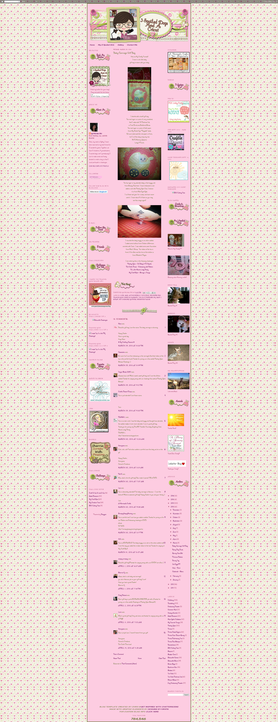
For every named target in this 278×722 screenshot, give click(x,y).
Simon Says (171, 664)
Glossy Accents (172, 613)
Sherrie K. (121, 572)
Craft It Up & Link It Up (97, 493)
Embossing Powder (174, 606)
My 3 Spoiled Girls (106, 45)
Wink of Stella (172, 680)
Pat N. (120, 474)
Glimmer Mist (172, 609)
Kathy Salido (96, 134)
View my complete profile (99, 166)
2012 (172, 584)
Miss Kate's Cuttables (174, 619)
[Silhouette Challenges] (100, 320)
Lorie (119, 612)
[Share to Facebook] (153, 293)
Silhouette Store (173, 661)
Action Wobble (135, 295)
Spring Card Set (177, 553)
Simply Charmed (131, 297)
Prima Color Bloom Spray (176, 635)
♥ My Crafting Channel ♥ (126, 342)
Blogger (103, 514)
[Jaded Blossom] (100, 401)
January (176, 579)
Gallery (121, 45)
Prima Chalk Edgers (174, 632)
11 (164, 562)
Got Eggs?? (176, 564)
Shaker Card (172, 654)
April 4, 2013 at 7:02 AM (130, 622)
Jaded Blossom (93, 496)
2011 (172, 588)
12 (164, 576)
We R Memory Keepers (127, 299)
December (176, 510)
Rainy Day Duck (177, 549)
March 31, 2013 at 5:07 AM (131, 552)
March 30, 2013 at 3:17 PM (130, 532)
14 (164, 615)
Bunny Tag (175, 560)
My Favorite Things (174, 622)
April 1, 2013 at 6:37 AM (129, 566)
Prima (170, 629)
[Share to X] (151, 293)
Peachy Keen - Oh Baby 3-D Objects (139, 264)
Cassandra (121, 352)
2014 (172, 503)
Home (92, 45)
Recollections (171, 645)
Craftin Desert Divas (125, 391)
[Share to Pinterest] (155, 293)
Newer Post (117, 658)
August (175, 524)
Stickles (170, 670)
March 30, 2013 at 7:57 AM (131, 481)
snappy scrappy (123, 558)
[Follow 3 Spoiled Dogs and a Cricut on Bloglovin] (95, 178)
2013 (172, 506)
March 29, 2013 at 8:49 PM (130, 365)
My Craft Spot (93, 499)
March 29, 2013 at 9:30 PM (130, 410)
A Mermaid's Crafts (124, 503)
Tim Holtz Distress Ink (147, 297)
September (176, 521)
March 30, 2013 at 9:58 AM (131, 507)
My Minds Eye (155, 295)
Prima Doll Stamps (174, 641)
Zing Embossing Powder (175, 683)
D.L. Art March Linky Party (139, 269)
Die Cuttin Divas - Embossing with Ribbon (139, 266)
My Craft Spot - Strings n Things (139, 272)
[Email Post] (144, 292)
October (175, 517)
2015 (172, 499)
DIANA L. (121, 417)
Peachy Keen (118, 297)
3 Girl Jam (124, 295)
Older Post (162, 658)
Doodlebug (171, 603)
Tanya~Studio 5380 (124, 372)
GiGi (119, 539)
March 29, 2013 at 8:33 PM (130, 345)
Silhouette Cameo (173, 657)
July (174, 528)
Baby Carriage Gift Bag (180, 546)
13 (164, 599)
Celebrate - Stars (177, 571)
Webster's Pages (143, 299)
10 (164, 542)
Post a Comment (118, 654)
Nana (119, 323)
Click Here (152, 712)
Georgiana (121, 445)
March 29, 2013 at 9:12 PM (130, 385)
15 (164, 632)
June (174, 532)
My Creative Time (94, 502)
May (174, 535)
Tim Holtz (171, 673)
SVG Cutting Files (94, 505)
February (176, 576)
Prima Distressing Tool (175, 638)
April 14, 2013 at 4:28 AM (130, 648)
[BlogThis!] (148, 293)
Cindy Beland (122, 595)
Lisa (119, 488)
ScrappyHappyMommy (125, 513)
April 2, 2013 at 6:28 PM (129, 605)
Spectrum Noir (172, 667)
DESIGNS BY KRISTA (158, 709)
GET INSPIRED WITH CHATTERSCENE (159, 707)
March (175, 543)
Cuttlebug (145, 295)
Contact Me (132, 45)
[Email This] (146, 293)
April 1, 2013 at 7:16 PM (129, 588)
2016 (172, 495)
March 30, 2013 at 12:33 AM (131, 439)
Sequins (170, 651)
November (176, 513)
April (175, 539)
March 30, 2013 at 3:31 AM (130, 467)
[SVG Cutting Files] (178, 192)
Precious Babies (177, 557)
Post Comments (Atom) (129, 663)
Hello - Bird (176, 568)
